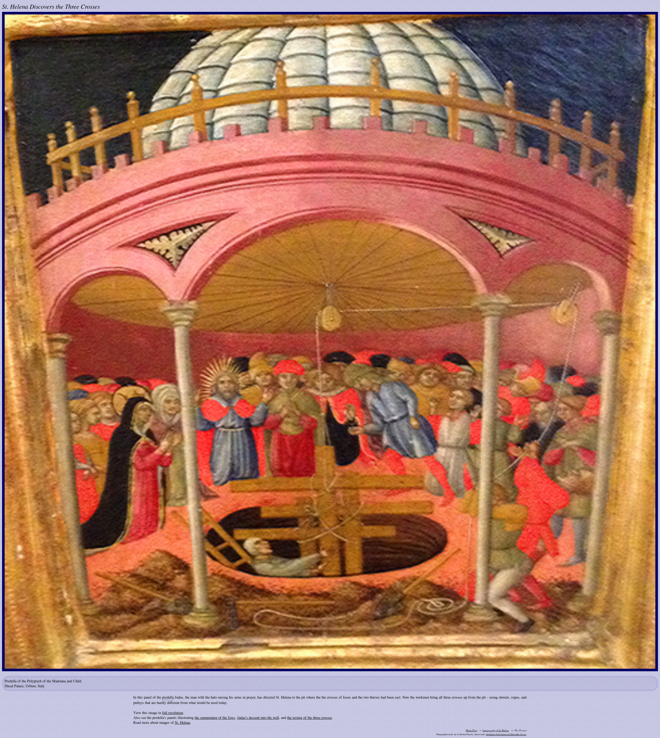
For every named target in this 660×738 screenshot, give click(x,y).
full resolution (172, 712)
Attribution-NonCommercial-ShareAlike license (506, 734)
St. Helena (182, 722)
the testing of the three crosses (309, 717)
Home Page (471, 730)
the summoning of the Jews (215, 717)
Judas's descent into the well (258, 717)
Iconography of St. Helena (496, 730)
